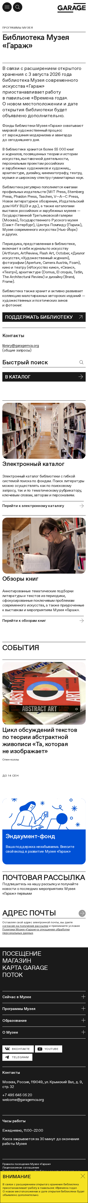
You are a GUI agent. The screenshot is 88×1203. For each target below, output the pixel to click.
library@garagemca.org (20, 345)
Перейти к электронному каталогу (33, 505)
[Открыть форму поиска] (17, 7)
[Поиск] (81, 362)
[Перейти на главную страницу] (71, 7)
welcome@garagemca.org (23, 1099)
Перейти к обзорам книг (24, 620)
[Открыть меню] (7, 7)
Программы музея (17, 27)
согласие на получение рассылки (25, 926)
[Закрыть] (83, 1176)
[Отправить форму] (82, 913)
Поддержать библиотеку (39, 317)
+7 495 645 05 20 (17, 1095)
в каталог (17, 377)
